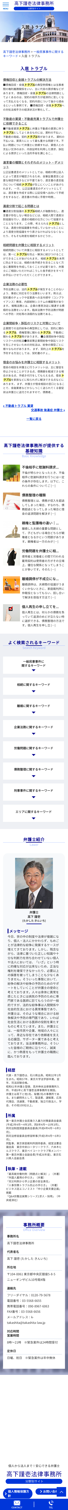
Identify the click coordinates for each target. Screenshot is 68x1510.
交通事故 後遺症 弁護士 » (48, 410)
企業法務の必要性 (15, 284)
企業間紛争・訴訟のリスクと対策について (31, 323)
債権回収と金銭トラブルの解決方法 (27, 80)
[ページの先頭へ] (61, 1492)
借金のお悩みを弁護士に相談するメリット (31, 362)
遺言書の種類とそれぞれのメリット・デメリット (33, 164)
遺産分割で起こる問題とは (21, 206)
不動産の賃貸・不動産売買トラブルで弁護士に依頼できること (33, 121)
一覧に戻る (34, 419)
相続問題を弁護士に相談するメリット (28, 245)
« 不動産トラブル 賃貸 (18, 406)
